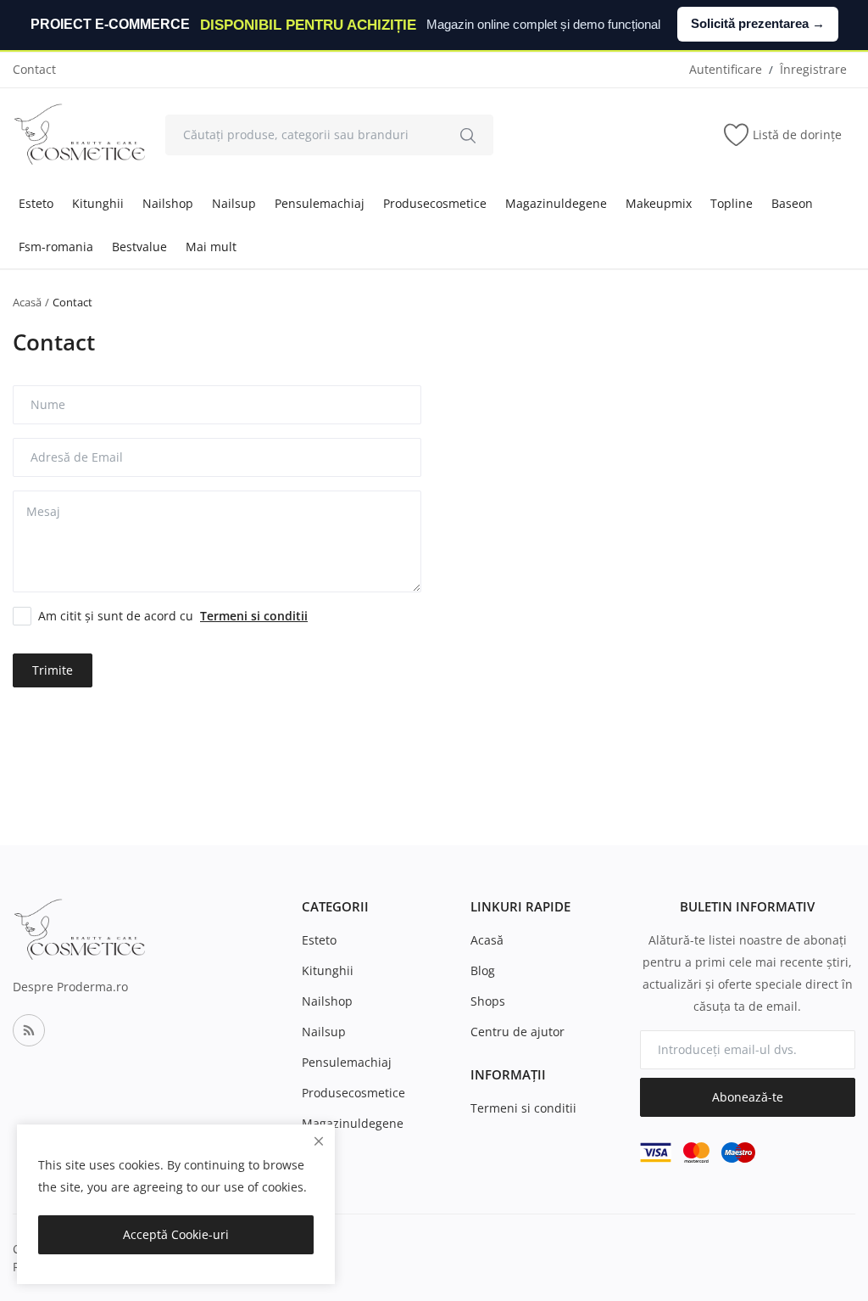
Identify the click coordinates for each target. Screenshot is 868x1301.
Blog (482, 970)
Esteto (36, 203)
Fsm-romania (56, 246)
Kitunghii (98, 203)
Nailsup (234, 203)
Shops (487, 1001)
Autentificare (725, 69)
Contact (34, 69)
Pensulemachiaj (319, 203)
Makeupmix (659, 203)
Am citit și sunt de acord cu (173, 616)
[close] (318, 1141)
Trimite (52, 670)
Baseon (792, 203)
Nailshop (167, 203)
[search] (467, 134)
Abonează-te (747, 1097)
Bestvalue (139, 246)
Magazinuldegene (556, 203)
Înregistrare (813, 69)
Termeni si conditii (523, 1108)
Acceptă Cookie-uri (176, 1234)
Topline (731, 203)
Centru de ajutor (517, 1031)
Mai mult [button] (211, 246)
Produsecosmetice (435, 203)
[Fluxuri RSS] (29, 1030)
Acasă (27, 302)
